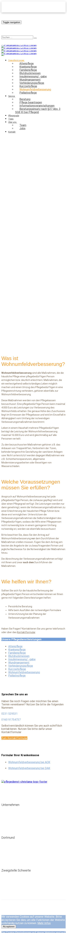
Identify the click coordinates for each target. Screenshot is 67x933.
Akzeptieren (9, 926)
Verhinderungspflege (20, 665)
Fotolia (20, 345)
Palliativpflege (28, 92)
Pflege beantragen (16, 799)
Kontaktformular (26, 632)
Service (11, 96)
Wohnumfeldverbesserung (24, 672)
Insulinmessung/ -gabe (22, 659)
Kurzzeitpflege (17, 669)
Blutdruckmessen (18, 656)
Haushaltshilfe (8, 828)
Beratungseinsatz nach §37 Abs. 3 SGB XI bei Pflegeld (37, 110)
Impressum (6, 905)
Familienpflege (17, 652)
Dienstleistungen (16, 790)
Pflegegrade (13, 115)
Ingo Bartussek (10, 345)
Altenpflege (15, 646)
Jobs (22, 128)
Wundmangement (18, 662)
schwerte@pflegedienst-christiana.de (25, 893)
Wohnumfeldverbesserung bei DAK (29, 768)
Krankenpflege (17, 649)
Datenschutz (20, 905)
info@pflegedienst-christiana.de (23, 865)
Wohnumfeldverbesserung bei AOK (29, 762)
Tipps (11, 119)
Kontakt (11, 132)
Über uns (12, 122)
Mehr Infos (44, 923)
